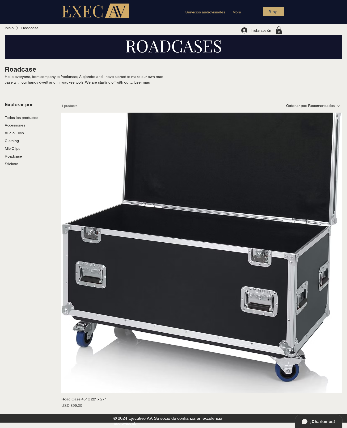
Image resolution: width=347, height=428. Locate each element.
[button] (278, 30)
